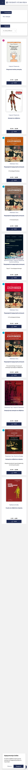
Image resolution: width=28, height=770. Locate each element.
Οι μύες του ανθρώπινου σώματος (14, 508)
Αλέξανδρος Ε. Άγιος (14, 163)
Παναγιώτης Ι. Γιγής (8, 407)
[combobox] (9, 31)
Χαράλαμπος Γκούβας (14, 504)
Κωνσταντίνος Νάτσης (14, 262)
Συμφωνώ (18, 766)
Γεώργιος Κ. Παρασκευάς (14, 66)
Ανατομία (8, 16)
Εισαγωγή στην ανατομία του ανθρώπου (14, 410)
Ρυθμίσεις (9, 766)
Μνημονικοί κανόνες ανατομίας (14, 69)
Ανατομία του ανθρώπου (14, 118)
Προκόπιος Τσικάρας (8, 260)
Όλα (4, 16)
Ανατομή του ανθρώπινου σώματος (14, 459)
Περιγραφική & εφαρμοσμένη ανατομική (14, 167)
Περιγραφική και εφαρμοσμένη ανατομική (14, 264)
